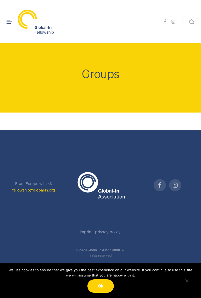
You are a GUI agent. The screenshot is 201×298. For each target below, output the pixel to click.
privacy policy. (108, 232)
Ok (100, 286)
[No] (186, 280)
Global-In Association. (104, 250)
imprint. (87, 232)
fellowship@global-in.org (33, 190)
